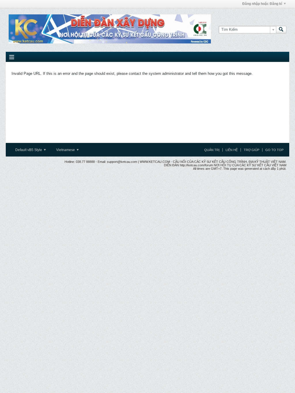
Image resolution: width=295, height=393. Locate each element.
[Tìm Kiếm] (281, 29)
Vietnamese (66, 150)
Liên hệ (232, 150)
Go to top (274, 150)
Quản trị (212, 150)
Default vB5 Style (29, 150)
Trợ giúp (251, 150)
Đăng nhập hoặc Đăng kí (262, 4)
